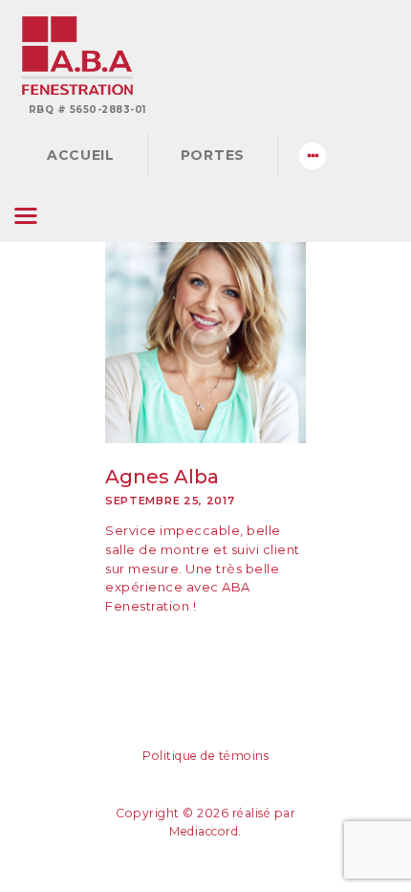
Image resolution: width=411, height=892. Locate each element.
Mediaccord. (205, 831)
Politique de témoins (205, 755)
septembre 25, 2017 (170, 500)
